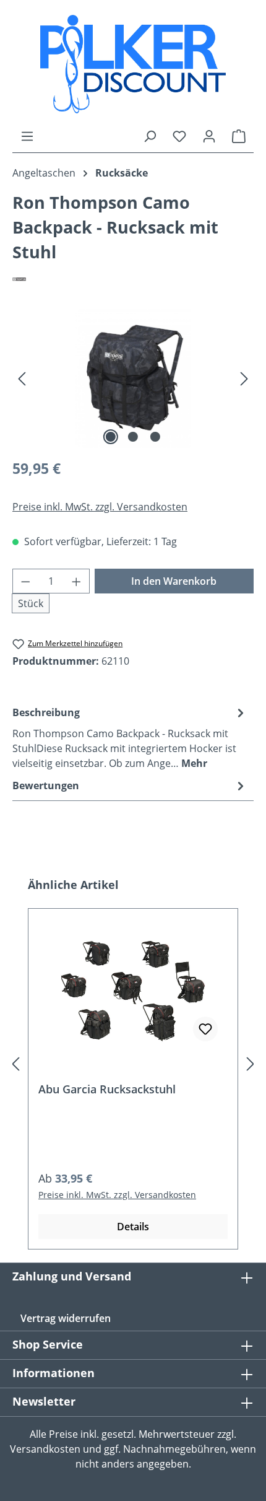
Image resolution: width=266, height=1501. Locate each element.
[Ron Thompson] (133, 278)
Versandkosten (45, 1449)
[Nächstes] (244, 378)
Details (133, 1226)
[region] (133, 378)
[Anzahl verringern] (25, 581)
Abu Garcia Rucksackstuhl (107, 1089)
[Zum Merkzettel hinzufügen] (205, 1029)
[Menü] (27, 135)
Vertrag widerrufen (65, 1318)
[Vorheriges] (21, 378)
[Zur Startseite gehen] (133, 64)
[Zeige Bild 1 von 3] (111, 437)
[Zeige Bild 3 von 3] (155, 437)
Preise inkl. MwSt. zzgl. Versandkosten (99, 507)
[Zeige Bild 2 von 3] (133, 437)
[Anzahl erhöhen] (77, 581)
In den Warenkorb (174, 581)
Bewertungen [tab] (45, 785)
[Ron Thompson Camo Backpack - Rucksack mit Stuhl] (133, 378)
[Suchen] (150, 135)
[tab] (129, 737)
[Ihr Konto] (209, 135)
